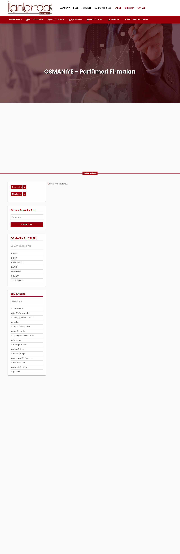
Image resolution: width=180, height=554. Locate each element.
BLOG (75, 8)
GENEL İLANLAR (95, 20)
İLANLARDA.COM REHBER (136, 20)
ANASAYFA (65, 8)
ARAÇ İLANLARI (56, 20)
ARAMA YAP (26, 224)
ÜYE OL (118, 8)
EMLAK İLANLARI (35, 20)
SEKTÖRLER (15, 20)
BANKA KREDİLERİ (103, 8)
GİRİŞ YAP (129, 8)
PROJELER (114, 20)
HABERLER (87, 8)
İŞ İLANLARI (76, 20)
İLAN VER (141, 8)
